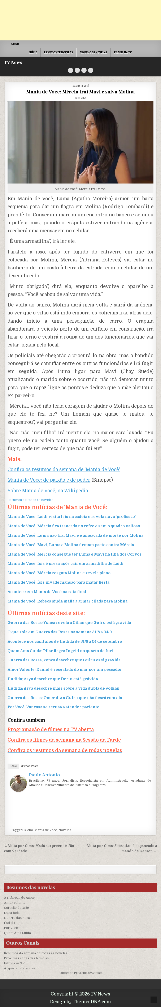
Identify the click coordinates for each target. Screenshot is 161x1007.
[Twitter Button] (70, 70)
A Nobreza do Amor (19, 898)
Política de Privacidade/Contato (80, 973)
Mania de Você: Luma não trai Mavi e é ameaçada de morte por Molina (75, 535)
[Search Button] (90, 70)
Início (33, 52)
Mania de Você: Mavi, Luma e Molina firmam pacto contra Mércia (71, 545)
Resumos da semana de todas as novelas (35, 953)
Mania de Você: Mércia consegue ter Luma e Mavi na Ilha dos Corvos (75, 554)
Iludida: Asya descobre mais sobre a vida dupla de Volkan (63, 688)
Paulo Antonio (44, 775)
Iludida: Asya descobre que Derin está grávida (53, 679)
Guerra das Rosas (17, 918)
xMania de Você (81, 86)
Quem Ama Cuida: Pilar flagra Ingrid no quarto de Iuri (60, 651)
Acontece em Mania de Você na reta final (47, 592)
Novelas (64, 830)
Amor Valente (15, 903)
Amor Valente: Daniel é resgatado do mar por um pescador (65, 669)
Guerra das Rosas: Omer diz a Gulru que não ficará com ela (65, 698)
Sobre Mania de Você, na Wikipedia (48, 490)
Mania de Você (45, 830)
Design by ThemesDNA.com (80, 1001)
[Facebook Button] (77, 70)
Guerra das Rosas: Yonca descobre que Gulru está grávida (64, 660)
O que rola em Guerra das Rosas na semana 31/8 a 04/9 (60, 632)
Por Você (11, 928)
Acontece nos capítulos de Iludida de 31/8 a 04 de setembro (65, 641)
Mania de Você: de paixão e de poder (49, 480)
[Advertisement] (80, 20)
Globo (28, 830)
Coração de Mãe (16, 908)
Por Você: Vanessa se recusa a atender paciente (53, 707)
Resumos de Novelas (58, 52)
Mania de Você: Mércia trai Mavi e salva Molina (80, 92)
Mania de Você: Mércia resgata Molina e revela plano (59, 573)
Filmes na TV (123, 52)
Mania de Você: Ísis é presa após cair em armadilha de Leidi (65, 563)
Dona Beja (11, 913)
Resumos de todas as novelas (30, 500)
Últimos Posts (29, 766)
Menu (15, 44)
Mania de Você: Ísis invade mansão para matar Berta (58, 582)
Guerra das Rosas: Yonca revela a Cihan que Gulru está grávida (69, 622)
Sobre (13, 766)
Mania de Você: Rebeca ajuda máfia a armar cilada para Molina (67, 601)
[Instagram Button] (84, 70)
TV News (13, 62)
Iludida (9, 923)
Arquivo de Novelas (19, 968)
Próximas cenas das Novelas (26, 958)
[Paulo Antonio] (18, 791)
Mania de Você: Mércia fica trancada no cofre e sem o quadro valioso (74, 526)
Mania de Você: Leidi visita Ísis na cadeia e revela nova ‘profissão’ (72, 516)
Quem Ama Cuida (17, 933)
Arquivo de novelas (93, 52)
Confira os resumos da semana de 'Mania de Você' (64, 469)
